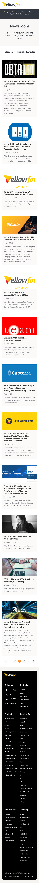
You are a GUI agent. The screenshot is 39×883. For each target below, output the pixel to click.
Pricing (6, 738)
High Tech (23, 745)
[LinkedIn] (11, 699)
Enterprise (23, 802)
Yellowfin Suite (9, 718)
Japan (22, 693)
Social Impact (24, 824)
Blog (21, 827)
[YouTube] (11, 704)
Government (24, 732)
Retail (21, 738)
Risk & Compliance (26, 792)
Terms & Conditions (26, 847)
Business (7, 814)
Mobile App (8, 735)
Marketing (23, 785)
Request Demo (9, 742)
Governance (8, 765)
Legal (21, 844)
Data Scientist (9, 840)
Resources (23, 837)
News (21, 831)
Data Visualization (10, 755)
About (22, 814)
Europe (22, 703)
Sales (21, 782)
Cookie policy (24, 854)
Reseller (7, 837)
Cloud (6, 831)
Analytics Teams (9, 817)
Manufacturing (24, 735)
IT (20, 778)
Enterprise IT (8, 834)
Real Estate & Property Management (24, 762)
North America (24, 696)
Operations (23, 795)
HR (21, 775)
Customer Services (26, 788)
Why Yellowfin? (25, 817)
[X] (11, 695)
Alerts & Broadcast (10, 772)
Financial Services (26, 728)
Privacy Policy (24, 850)
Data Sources (9, 762)
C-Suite (22, 798)
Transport (23, 742)
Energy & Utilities (25, 748)
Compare (7, 745)
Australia (22, 690)
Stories (6, 725)
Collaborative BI (9, 775)
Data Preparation (10, 732)
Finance (22, 772)
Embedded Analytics (11, 827)
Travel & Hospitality (26, 768)
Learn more (25, 16)
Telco (21, 725)
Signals (6, 728)
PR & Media (24, 834)
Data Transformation (11, 768)
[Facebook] (11, 690)
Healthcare (23, 718)
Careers (22, 821)
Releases (8, 52)
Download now (25, 14)
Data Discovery (9, 722)
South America (25, 700)
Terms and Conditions (11, 876)
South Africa (24, 706)
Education (23, 722)
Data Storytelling (9, 758)
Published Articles (26, 52)
